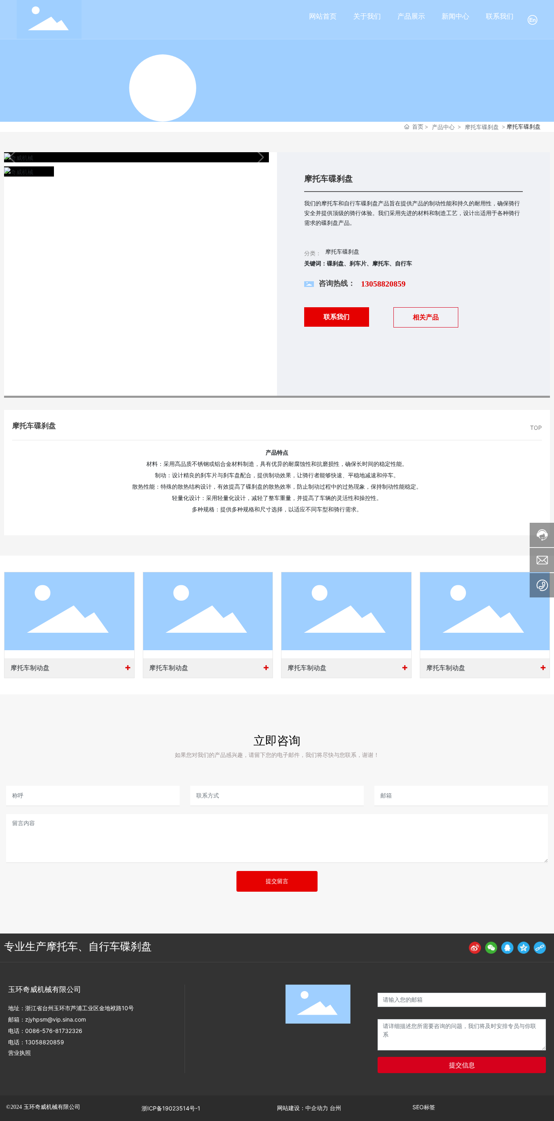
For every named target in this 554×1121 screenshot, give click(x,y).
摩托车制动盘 (30, 667)
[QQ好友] (507, 948)
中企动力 (316, 1108)
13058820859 (383, 283)
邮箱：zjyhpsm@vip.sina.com (47, 1019)
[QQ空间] (523, 948)
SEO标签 (423, 1107)
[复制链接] (540, 948)
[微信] (491, 948)
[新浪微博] (475, 948)
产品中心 (443, 126)
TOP (536, 427)
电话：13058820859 (36, 1042)
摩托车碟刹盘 (482, 126)
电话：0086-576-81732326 (45, 1030)
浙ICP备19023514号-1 (171, 1108)
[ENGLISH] (532, 18)
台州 (335, 1108)
